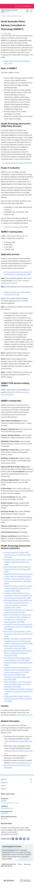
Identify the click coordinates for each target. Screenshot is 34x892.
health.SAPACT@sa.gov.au (25, 715)
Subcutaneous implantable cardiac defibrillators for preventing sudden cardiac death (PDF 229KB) (17, 677)
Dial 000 (3, 801)
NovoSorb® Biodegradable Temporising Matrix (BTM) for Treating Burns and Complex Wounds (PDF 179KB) (18, 653)
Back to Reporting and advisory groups (12, 16)
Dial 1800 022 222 (7, 808)
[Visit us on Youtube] (28, 839)
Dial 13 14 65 (4, 813)
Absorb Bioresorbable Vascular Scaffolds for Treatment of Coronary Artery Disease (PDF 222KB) (17, 569)
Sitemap (3, 789)
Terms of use (27, 864)
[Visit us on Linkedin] (24, 839)
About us (4, 779)
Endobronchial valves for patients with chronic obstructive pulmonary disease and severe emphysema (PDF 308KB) (18, 588)
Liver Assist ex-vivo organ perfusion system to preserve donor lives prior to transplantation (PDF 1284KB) (18, 626)
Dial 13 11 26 (4, 818)
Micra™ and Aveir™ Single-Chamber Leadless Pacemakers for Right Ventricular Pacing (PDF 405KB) (18, 634)
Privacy (20, 864)
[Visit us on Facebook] (12, 839)
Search (3, 786)
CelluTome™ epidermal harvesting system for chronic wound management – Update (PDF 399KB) (17, 581)
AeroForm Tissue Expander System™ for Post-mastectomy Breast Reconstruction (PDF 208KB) (18, 562)
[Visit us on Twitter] (20, 839)
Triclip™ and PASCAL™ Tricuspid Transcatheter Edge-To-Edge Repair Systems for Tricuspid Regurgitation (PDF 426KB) (18, 684)
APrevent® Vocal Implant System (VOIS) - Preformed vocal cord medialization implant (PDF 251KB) (17, 555)
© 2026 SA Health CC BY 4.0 (8, 864)
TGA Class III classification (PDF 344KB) (16, 227)
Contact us (4, 782)
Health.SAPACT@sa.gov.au (9, 283)
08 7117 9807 (18, 281)
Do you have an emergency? (23, 6)
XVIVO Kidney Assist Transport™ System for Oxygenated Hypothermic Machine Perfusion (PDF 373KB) (18, 698)
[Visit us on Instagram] (16, 839)
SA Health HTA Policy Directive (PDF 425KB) (18, 163)
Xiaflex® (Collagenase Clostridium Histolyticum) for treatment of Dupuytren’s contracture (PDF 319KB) (18, 691)
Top (31, 782)
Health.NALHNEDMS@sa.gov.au (21, 763)
